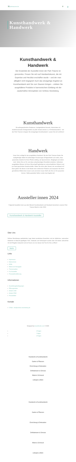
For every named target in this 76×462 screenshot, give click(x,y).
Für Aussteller (13, 271)
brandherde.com (39, 326)
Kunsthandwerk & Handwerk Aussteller (25, 215)
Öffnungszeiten (13, 288)
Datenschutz (12, 262)
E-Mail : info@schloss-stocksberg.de (19, 307)
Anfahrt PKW (12, 293)
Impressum (12, 259)
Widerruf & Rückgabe (15, 266)
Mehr (12, 248)
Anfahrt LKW (12, 290)
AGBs (10, 264)
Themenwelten (13, 269)
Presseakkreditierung (15, 274)
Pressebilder (12, 295)
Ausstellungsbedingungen (16, 286)
